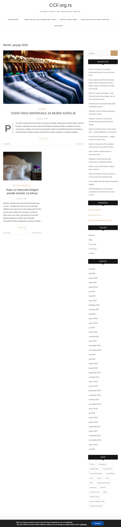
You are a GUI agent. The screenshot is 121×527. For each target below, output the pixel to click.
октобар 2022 (94, 336)
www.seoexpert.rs (94, 210)
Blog (90, 240)
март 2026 (93, 282)
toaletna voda (94, 497)
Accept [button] (97, 523)
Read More (43, 138)
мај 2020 (92, 359)
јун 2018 (92, 413)
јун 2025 (92, 291)
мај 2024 (92, 314)
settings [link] (83, 524)
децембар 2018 (95, 390)
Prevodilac (6, 144)
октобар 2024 (94, 309)
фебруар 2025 (94, 305)
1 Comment (79, 144)
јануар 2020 (93, 368)
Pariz (107, 478)
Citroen (92, 464)
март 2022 (93, 341)
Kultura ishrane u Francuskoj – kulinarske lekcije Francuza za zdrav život (102, 72)
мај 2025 (92, 296)
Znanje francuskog (96, 506)
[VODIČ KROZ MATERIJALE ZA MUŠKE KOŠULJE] (43, 77)
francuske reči (107, 469)
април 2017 (93, 431)
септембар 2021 (95, 350)
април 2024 (93, 318)
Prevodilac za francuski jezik (40, 19)
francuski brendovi (96, 473)
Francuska (26, 185)
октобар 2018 (94, 399)
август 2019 (93, 381)
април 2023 (93, 332)
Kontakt (58, 26)
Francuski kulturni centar (95, 19)
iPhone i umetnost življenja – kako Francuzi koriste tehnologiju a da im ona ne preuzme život (102, 96)
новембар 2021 (95, 345)
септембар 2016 (95, 440)
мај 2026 (92, 273)
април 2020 (93, 363)
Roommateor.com (94, 215)
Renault (103, 487)
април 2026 (93, 278)
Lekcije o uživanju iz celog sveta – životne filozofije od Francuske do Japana (101, 121)
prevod (91, 253)
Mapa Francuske (68, 19)
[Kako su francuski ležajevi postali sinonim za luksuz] (22, 166)
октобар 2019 (94, 377)
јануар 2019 (93, 386)
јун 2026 (92, 269)
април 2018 (93, 417)
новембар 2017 (95, 426)
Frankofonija (110, 473)
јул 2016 (92, 449)
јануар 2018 (93, 422)
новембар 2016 (95, 435)
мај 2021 (92, 354)
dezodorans (103, 464)
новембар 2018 (95, 395)
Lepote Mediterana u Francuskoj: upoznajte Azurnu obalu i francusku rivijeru (102, 192)
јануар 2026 (93, 287)
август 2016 (93, 445)
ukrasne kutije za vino (97, 501)
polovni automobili (103, 483)
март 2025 (93, 300)
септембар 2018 (95, 404)
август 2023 (93, 323)
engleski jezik (94, 469)
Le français (93, 249)
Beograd (42, 108)
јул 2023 (92, 327)
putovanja (93, 487)
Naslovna (13, 19)
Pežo (91, 483)
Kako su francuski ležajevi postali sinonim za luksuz (22, 191)
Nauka (99, 478)
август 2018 (93, 408)
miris (91, 478)
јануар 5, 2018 (21, 198)
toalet (105, 492)
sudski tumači (94, 492)
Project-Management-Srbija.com (100, 220)
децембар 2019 (95, 372)
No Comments (37, 233)
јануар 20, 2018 (42, 118)
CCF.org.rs (60, 5)
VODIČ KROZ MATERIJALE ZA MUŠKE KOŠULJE (43, 113)
